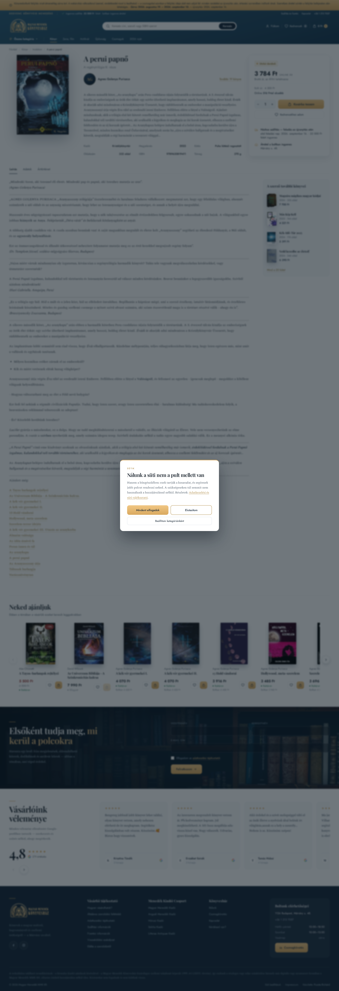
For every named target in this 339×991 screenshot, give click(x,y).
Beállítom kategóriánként (169, 521)
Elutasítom (191, 510)
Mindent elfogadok (147, 510)
